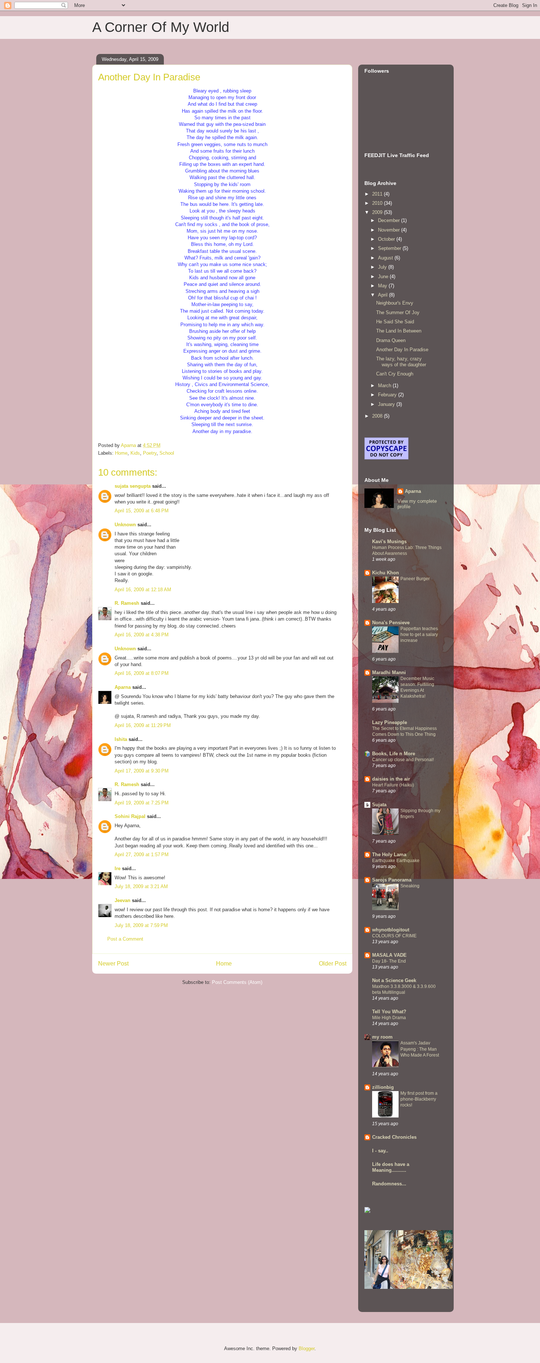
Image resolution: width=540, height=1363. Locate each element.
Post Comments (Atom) (237, 982)
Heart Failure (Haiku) (393, 785)
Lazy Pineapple (389, 722)
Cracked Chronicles (394, 1137)
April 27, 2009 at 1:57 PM (142, 854)
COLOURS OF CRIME (394, 935)
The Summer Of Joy (398, 312)
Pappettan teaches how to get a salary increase (419, 634)
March (385, 385)
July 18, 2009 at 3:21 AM (141, 886)
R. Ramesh (127, 603)
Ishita (121, 739)
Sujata (379, 804)
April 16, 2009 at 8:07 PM (142, 673)
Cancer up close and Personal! (403, 759)
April (383, 295)
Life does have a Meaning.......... (390, 1167)
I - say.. (380, 1150)
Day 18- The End (389, 961)
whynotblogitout (390, 930)
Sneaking (410, 885)
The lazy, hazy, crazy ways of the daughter (401, 361)
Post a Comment (125, 939)
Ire (117, 868)
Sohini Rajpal (130, 816)
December (389, 220)
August (386, 258)
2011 (378, 194)
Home (121, 453)
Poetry (149, 453)
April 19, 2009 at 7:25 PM (142, 803)
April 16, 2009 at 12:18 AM (143, 589)
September (390, 248)
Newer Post (113, 963)
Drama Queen (391, 340)
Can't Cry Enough (394, 374)
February (388, 394)
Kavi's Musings (389, 541)
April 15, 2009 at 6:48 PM (142, 510)
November (389, 230)
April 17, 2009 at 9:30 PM (142, 771)
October (387, 239)
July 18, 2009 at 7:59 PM (141, 925)
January (387, 404)
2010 (378, 203)
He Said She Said (395, 321)
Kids (135, 453)
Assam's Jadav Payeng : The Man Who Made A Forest (419, 1048)
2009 (378, 212)
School (166, 453)
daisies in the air (391, 779)
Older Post (332, 963)
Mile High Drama (389, 1017)
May (383, 285)
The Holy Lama (389, 854)
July (383, 267)
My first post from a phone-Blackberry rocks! (419, 1099)
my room (382, 1037)
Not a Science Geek (394, 980)
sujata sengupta (133, 486)
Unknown (125, 524)
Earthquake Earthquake (396, 860)
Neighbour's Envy (394, 303)
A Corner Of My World (160, 27)
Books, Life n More (393, 753)
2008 (378, 416)
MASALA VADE (389, 955)
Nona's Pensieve (391, 622)
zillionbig (383, 1087)
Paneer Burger (415, 578)
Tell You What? (389, 1011)
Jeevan (122, 900)
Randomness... (389, 1183)
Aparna (123, 687)
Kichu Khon (385, 572)
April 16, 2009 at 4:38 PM (142, 634)
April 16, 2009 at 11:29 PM (143, 725)
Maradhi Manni (389, 672)
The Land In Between (398, 331)
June (384, 276)
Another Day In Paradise (402, 349)
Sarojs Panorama (391, 880)
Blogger (306, 1348)
